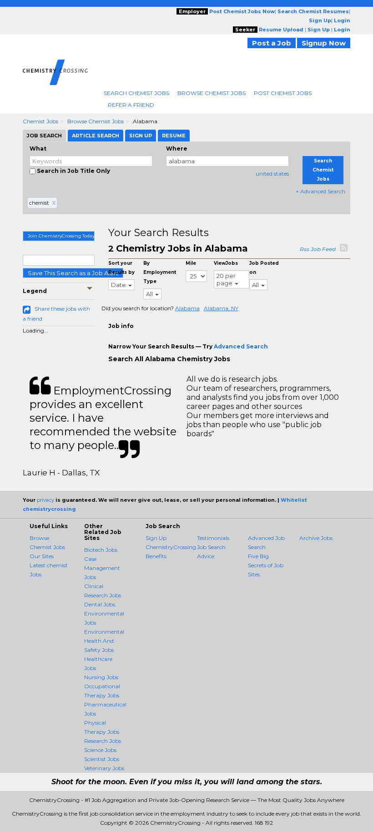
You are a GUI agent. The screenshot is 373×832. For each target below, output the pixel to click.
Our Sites (42, 556)
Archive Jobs (316, 537)
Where (176, 148)
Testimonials (213, 537)
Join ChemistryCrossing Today (61, 236)
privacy (45, 500)
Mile (191, 263)
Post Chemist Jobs (283, 93)
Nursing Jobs (101, 677)
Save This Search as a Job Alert (73, 273)
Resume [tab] (174, 135)
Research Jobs (102, 740)
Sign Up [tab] (140, 135)
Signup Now (324, 43)
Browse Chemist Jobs (211, 93)
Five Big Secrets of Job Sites (265, 565)
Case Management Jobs (102, 567)
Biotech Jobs (100, 549)
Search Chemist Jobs (136, 93)
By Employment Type (159, 272)
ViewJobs (226, 263)
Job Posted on (264, 267)
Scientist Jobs (101, 759)
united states (272, 173)
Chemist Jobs (40, 121)
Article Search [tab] (95, 135)
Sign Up (156, 537)
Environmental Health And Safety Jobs (104, 640)
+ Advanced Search (320, 191)
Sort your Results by (121, 267)
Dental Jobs (99, 604)
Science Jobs (100, 749)
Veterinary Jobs (104, 768)
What (38, 148)
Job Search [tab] (44, 135)
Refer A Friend (131, 104)
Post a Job (271, 43)
